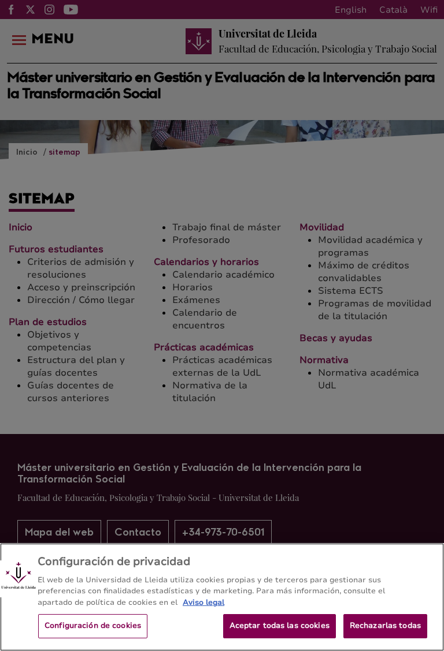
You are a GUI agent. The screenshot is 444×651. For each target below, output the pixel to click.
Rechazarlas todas (385, 625)
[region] (222, 597)
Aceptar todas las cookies (280, 625)
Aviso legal (203, 602)
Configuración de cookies (93, 625)
